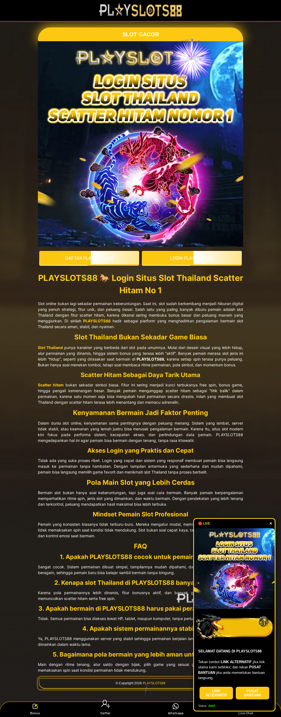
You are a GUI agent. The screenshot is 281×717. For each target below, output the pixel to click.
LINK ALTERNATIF (216, 693)
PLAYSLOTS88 (154, 683)
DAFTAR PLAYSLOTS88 (89, 258)
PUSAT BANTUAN (252, 693)
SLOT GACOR (140, 34)
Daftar (105, 713)
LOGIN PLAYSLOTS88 (192, 258)
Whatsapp (176, 713)
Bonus (35, 713)
